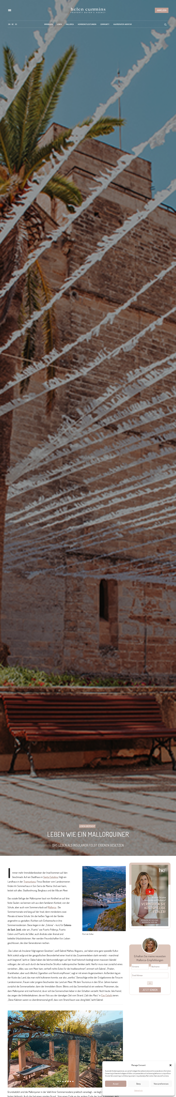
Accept (116, 1083)
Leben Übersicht (87, 826)
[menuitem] (9, 24)
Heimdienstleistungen (87, 24)
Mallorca (70, 24)
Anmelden (161, 10)
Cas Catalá (106, 995)
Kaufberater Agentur (122, 24)
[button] (170, 1065)
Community (104, 24)
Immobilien (48, 24)
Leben (59, 24)
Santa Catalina (50, 877)
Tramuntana (30, 881)
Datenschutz (138, 1090)
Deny (138, 1083)
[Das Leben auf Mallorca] (88, 10)
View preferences (161, 1083)
